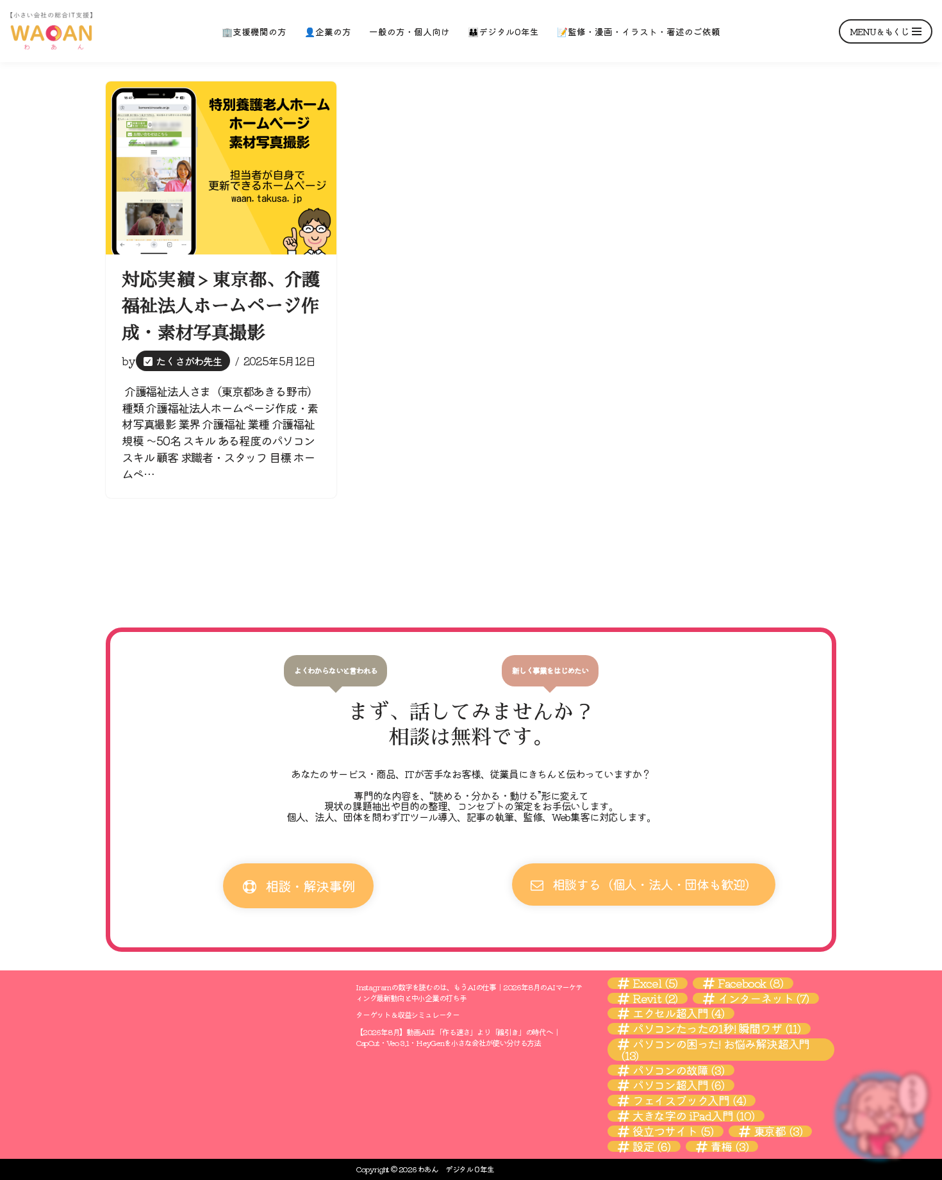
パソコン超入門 (678, 1085)
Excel (654, 983)
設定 (651, 1146)
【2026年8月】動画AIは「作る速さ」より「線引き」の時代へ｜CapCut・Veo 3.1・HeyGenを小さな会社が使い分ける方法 (458, 1037)
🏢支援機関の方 (254, 31)
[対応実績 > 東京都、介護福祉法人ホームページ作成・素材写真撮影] (221, 167)
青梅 (729, 1146)
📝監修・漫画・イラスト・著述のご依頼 (638, 31)
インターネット (763, 998)
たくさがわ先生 (189, 361)
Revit (654, 998)
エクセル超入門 (678, 1013)
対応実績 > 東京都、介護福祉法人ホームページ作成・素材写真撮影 (221, 306)
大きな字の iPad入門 (693, 1116)
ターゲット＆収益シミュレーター (407, 1014)
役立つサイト (672, 1131)
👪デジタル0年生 (503, 31)
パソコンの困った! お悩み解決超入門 (715, 1049)
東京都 (778, 1131)
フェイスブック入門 (689, 1100)
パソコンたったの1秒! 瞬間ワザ (716, 1029)
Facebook (750, 983)
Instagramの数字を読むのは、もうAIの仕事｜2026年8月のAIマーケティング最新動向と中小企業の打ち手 (469, 992)
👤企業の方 (327, 31)
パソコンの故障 (678, 1070)
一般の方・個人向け (409, 31)
